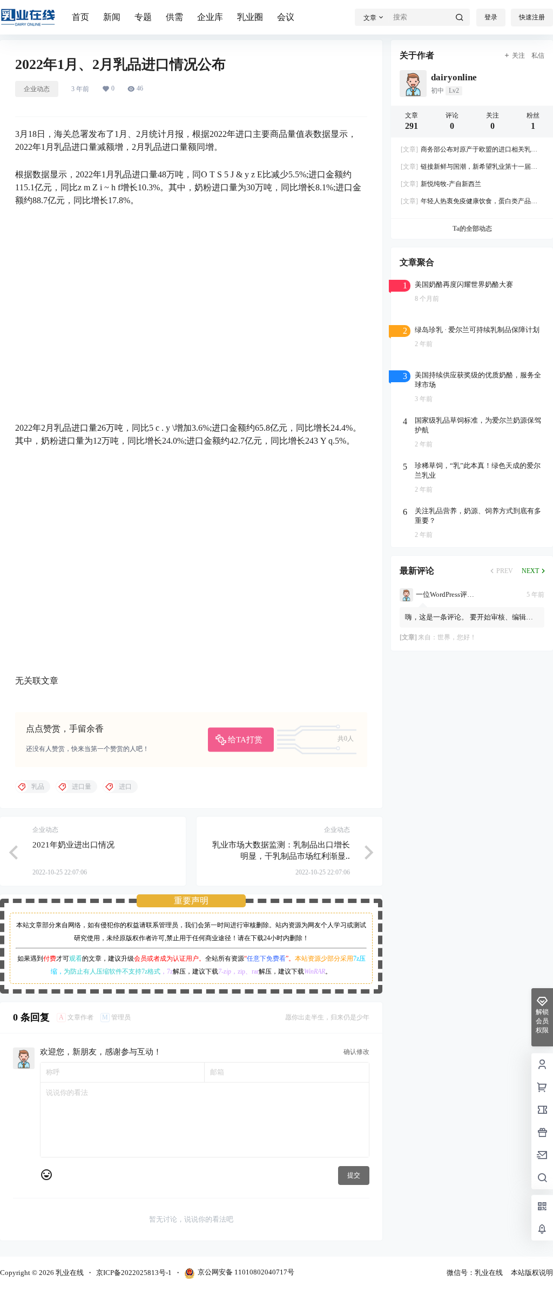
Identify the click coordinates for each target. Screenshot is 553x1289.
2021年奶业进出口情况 (73, 844)
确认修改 (356, 1052)
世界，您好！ (456, 637)
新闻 (111, 17)
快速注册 (532, 17)
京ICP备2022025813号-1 (134, 1273)
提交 (353, 1175)
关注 (518, 55)
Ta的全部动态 (472, 228)
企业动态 (37, 89)
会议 (285, 17)
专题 (143, 17)
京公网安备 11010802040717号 (246, 1272)
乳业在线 (69, 1273)
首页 (80, 17)
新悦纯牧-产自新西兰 (441, 184)
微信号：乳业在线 (475, 1273)
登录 (490, 17)
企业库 (210, 17)
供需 (174, 17)
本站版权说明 (532, 1273)
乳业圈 (250, 17)
